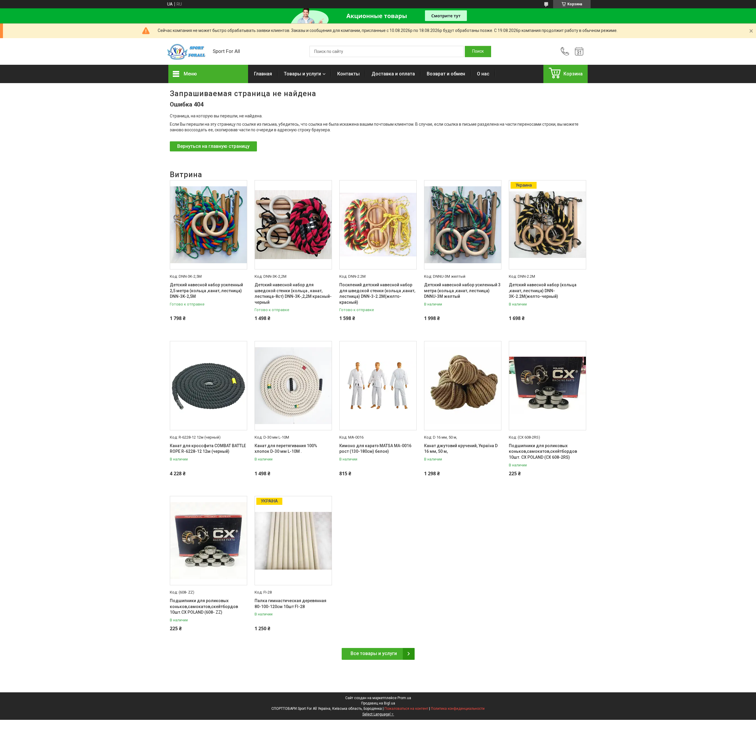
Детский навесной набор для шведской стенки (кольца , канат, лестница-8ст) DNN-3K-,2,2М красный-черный (293, 293)
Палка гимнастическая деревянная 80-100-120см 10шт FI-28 (290, 603)
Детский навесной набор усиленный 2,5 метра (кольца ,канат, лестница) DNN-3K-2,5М (206, 290)
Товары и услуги (302, 74)
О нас (483, 74)
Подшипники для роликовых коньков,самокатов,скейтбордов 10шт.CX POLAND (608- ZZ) (204, 606)
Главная (263, 74)
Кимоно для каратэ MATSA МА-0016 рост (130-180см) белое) (375, 448)
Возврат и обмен (446, 74)
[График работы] (579, 51)
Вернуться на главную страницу (213, 146)
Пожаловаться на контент (406, 709)
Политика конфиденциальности (458, 709)
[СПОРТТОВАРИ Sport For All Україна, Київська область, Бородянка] (187, 51)
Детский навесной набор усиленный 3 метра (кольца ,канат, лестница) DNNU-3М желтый (462, 290)
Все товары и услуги (374, 653)
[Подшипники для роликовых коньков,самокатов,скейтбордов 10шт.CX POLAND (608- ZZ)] (208, 540)
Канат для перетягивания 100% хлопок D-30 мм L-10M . (286, 448)
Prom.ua (404, 698)
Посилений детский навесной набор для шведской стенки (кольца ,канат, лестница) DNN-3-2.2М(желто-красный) (377, 293)
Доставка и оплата (393, 74)
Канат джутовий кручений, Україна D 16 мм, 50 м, (461, 448)
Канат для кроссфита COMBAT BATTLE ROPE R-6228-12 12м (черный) (208, 448)
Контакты (348, 74)
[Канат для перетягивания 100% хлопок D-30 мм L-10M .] (293, 385)
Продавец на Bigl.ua (378, 703)
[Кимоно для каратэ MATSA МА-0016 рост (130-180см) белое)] (378, 385)
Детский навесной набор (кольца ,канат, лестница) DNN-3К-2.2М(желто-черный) (542, 290)
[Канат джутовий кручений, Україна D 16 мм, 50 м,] (462, 385)
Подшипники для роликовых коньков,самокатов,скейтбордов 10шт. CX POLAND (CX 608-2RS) (543, 451)
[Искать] (478, 51)
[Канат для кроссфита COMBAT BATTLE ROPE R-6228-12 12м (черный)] (208, 385)
